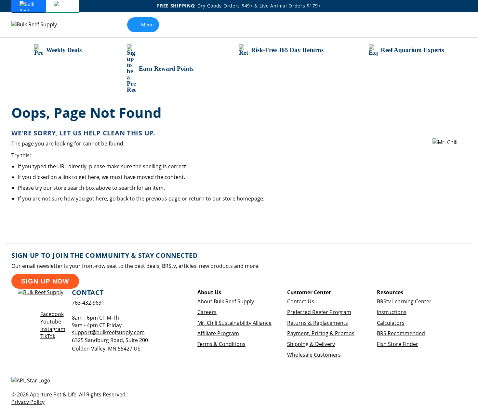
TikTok (47, 336)
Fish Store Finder (397, 344)
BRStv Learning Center (404, 301)
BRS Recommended (401, 333)
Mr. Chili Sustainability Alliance (234, 322)
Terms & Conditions (221, 344)
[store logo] (39, 24)
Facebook (52, 314)
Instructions (391, 312)
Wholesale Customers (314, 354)
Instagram (52, 329)
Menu (147, 24)
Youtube (50, 321)
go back (119, 198)
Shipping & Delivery (311, 344)
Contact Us (300, 301)
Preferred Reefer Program (319, 312)
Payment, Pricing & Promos (320, 333)
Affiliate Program (218, 333)
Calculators (391, 322)
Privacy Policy (28, 402)
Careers (207, 312)
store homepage (242, 198)
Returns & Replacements (317, 322)
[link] (448, 24)
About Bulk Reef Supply (225, 301)
